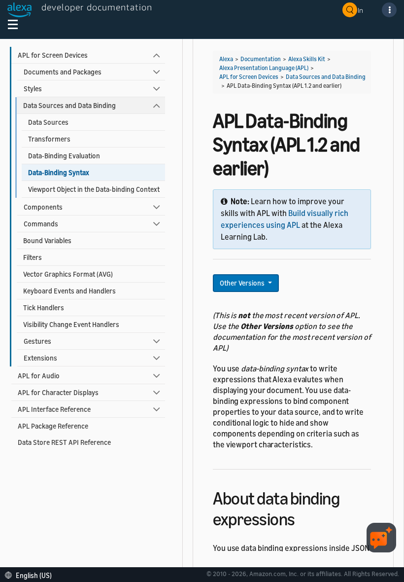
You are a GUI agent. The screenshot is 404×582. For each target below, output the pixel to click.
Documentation (260, 59)
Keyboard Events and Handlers (69, 291)
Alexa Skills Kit (306, 59)
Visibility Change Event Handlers (71, 324)
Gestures (37, 341)
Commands (41, 223)
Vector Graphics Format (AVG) (68, 274)
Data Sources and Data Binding (69, 105)
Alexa (226, 59)
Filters (32, 257)
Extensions (40, 358)
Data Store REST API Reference (64, 442)
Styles (33, 88)
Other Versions (243, 283)
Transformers (49, 139)
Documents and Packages (62, 72)
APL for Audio (39, 375)
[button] (31, 574)
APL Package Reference (53, 426)
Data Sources (48, 122)
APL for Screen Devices (53, 55)
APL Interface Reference (54, 409)
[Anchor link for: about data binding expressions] (303, 517)
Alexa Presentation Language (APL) (263, 68)
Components (43, 207)
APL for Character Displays (58, 392)
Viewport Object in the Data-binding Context (94, 189)
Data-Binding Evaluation (64, 155)
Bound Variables (47, 240)
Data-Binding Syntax (58, 172)
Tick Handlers (43, 307)
